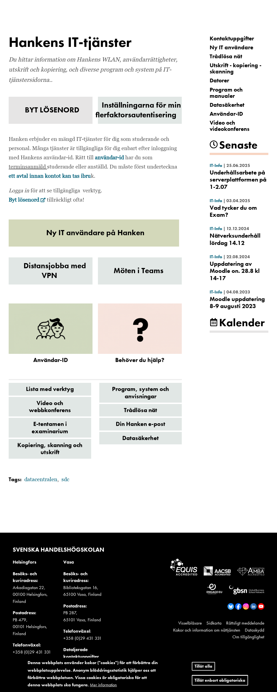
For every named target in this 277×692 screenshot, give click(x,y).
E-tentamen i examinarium (50, 427)
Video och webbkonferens (50, 406)
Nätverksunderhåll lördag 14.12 (235, 239)
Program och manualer (226, 92)
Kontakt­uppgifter (232, 38)
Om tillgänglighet (248, 637)
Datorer (219, 80)
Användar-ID (226, 113)
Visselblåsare (190, 623)
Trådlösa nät (140, 410)
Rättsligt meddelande (245, 623)
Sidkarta (214, 623)
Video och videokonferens (229, 125)
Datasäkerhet (140, 438)
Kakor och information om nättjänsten (206, 630)
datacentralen (40, 479)
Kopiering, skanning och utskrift (50, 448)
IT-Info (216, 165)
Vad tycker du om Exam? (233, 211)
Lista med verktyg (50, 389)
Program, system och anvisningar (140, 392)
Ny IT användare (231, 47)
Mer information (103, 685)
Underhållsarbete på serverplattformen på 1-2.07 (238, 180)
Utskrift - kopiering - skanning (235, 68)
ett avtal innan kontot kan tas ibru (50, 176)
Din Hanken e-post (140, 424)
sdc (65, 479)
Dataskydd (254, 630)
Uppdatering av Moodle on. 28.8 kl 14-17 (235, 271)
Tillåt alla (203, 666)
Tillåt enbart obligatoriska (219, 680)
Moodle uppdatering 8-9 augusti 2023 (237, 302)
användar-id (110, 157)
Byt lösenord (27, 200)
